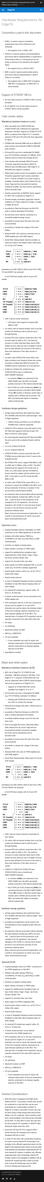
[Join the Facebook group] (7, 1178)
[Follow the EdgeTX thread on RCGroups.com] (10, 1178)
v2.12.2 (21, 5)
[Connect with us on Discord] (3, 1178)
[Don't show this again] (41, 2)
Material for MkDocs (14, 1174)
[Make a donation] (14, 1178)
